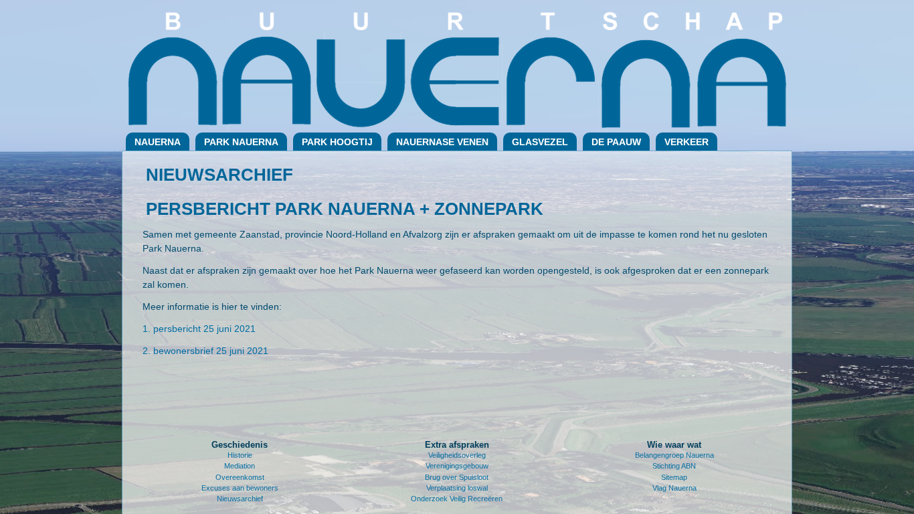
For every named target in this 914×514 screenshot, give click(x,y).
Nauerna (157, 142)
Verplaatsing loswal (457, 488)
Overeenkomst (239, 477)
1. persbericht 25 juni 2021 (199, 328)
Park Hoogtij (337, 142)
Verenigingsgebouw (457, 466)
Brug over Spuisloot (456, 477)
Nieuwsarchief (240, 499)
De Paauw (616, 142)
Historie (239, 455)
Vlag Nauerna (674, 488)
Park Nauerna (241, 142)
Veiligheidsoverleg (457, 455)
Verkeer (686, 142)
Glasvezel (540, 142)
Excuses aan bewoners (239, 488)
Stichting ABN (674, 466)
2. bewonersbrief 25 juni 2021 (205, 350)
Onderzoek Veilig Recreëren (456, 499)
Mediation (239, 466)
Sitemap (674, 477)
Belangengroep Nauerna (674, 455)
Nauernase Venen (442, 142)
